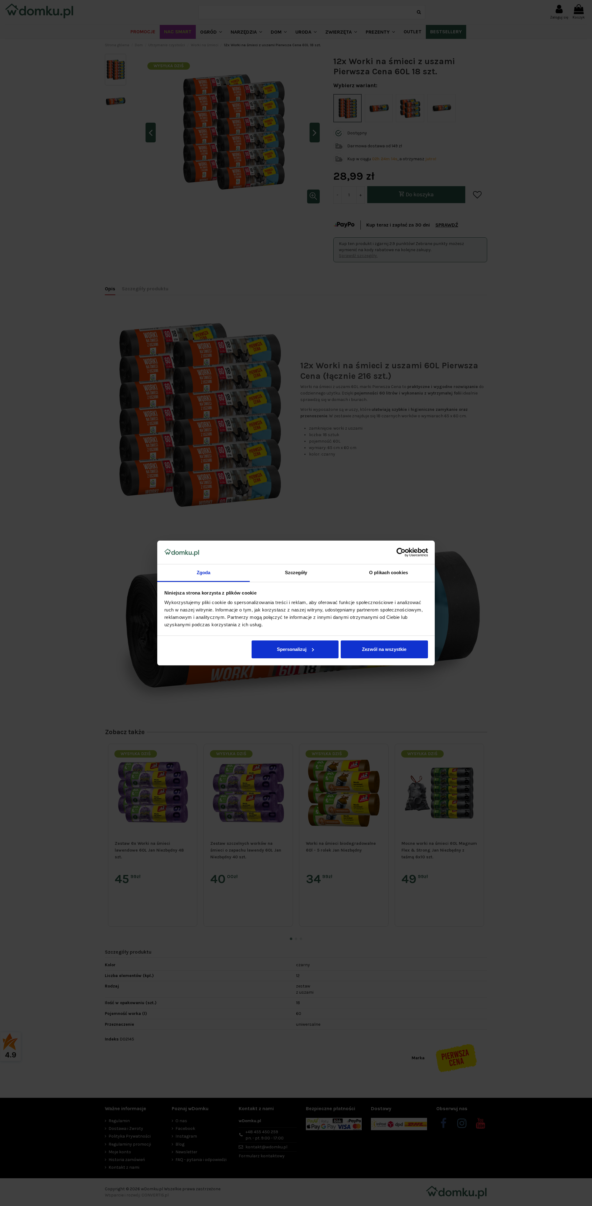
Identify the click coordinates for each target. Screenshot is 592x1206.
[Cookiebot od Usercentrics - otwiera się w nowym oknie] (401, 552)
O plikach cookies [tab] (388, 572)
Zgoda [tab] (204, 572)
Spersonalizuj (291, 649)
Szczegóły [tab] (296, 572)
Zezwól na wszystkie (384, 649)
